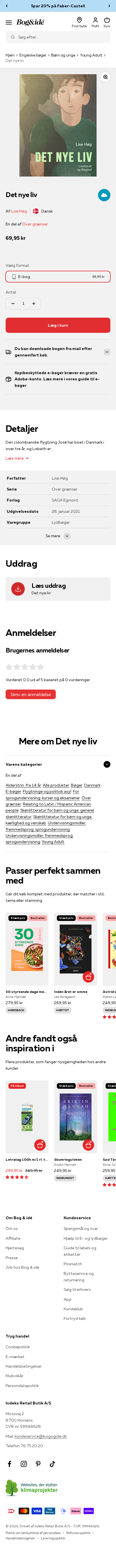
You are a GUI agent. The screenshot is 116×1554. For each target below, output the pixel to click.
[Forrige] (7, 6)
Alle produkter (56, 785)
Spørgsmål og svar (81, 1228)
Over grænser (35, 224)
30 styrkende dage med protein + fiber (27, 992)
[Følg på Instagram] (24, 1464)
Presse (12, 1257)
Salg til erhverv (77, 1289)
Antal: (11, 292)
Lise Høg (19, 211)
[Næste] (109, 6)
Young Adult (91, 55)
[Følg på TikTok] (52, 1464)
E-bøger (13, 791)
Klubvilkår (14, 1375)
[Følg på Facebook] (9, 1464)
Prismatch (73, 1263)
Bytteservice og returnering (79, 1276)
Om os (12, 1228)
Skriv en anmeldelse (30, 694)
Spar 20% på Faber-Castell (58, 5)
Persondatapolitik (22, 1385)
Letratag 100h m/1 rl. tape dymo (27, 1159)
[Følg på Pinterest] (38, 1464)
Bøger (76, 785)
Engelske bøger (32, 55)
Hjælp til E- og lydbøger (86, 1238)
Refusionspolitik (78, 1533)
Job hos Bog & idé (22, 1267)
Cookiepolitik (18, 1346)
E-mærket (15, 1356)
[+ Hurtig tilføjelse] (88, 977)
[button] (17, 1177)
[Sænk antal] (13, 303)
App (68, 1299)
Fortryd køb (75, 1318)
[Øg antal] (34, 303)
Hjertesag (15, 1247)
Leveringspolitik (53, 1538)
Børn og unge (63, 55)
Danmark (92, 785)
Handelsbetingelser (24, 1366)
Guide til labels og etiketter (80, 1251)
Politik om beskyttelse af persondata (33, 1533)
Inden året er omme (70, 992)
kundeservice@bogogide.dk (41, 1436)
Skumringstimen (68, 1159)
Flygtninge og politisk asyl (47, 791)
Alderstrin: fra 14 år (23, 785)
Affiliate (13, 1238)
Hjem (10, 55)
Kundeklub (73, 1308)
